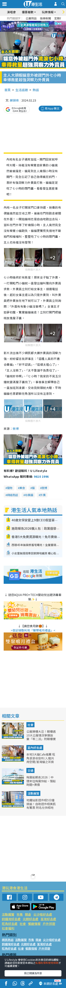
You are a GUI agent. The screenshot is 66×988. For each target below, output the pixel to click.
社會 (30, 725)
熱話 (36, 90)
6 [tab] (43, 22)
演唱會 (11, 12)
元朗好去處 (30, 919)
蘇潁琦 (14, 100)
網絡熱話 (12, 495)
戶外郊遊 (49, 923)
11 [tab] (39, 26)
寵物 (9, 488)
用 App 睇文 (52, 108)
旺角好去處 (9, 923)
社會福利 (8, 928)
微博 (16, 428)
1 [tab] (25, 22)
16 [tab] (39, 31)
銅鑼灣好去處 (11, 919)
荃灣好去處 (48, 919)
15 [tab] (36, 31)
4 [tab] (36, 22)
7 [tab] (25, 26)
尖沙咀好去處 (42, 914)
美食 (22, 488)
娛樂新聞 (45, 18)
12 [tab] (43, 26)
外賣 (43, 495)
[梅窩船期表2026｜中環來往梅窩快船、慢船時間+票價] (13, 783)
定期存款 (59, 18)
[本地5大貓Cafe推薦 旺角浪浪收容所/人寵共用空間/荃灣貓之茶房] (13, 760)
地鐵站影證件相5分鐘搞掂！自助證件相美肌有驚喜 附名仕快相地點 (41, 805)
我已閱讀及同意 (33, 973)
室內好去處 (34, 747)
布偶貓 (29, 495)
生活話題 (21, 90)
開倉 (28, 914)
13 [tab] (28, 31)
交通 (30, 770)
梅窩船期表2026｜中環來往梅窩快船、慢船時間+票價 (41, 781)
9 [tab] (32, 26)
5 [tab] (39, 22)
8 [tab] (28, 26)
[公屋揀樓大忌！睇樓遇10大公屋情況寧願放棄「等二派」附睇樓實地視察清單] (13, 737)
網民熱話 (8, 940)
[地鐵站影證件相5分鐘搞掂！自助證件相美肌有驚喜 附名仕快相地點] (13, 806)
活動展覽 (33, 793)
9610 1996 (41, 476)
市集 (19, 914)
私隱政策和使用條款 (46, 963)
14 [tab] (32, 31)
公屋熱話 (31, 18)
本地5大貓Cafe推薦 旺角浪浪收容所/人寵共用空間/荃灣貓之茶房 (40, 758)
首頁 (7, 90)
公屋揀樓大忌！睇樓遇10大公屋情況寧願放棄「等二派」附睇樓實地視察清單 (41, 737)
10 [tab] (36, 26)
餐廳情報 (34, 923)
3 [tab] (32, 22)
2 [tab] (28, 22)
